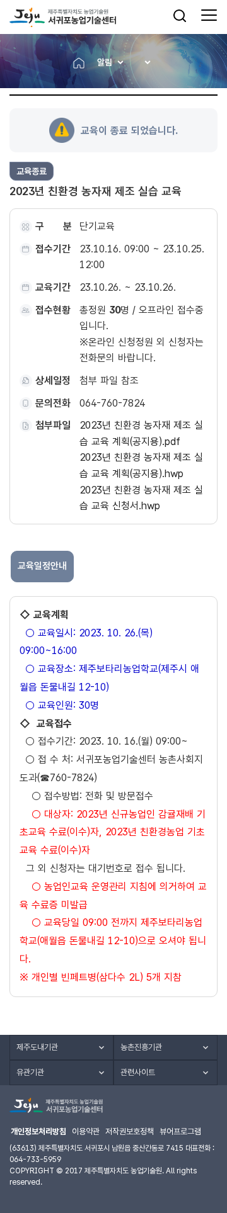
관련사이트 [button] (137, 1072)
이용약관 (86, 1131)
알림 (104, 62)
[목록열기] (143, 62)
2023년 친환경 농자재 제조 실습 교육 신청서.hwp (141, 498)
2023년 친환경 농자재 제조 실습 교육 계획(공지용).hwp (141, 465)
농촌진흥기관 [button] (141, 1047)
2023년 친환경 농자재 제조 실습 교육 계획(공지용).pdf (141, 433)
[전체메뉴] (209, 15)
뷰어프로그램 (180, 1131)
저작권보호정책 (129, 1131)
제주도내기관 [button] (37, 1047)
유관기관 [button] (30, 1072)
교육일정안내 (42, 566)
